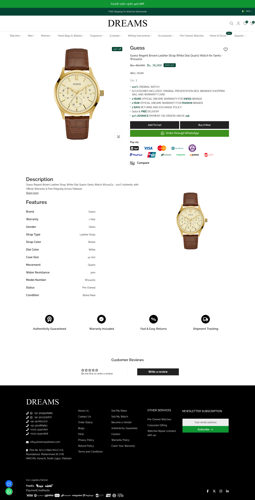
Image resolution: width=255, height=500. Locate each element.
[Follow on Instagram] (220, 491)
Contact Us (84, 416)
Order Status (85, 422)
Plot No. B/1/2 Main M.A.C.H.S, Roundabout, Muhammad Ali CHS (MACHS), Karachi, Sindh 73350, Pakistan (48, 454)
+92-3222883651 (38, 425)
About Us (83, 410)
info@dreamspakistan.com (44, 442)
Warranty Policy (120, 440)
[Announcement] (127, 4)
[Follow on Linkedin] (227, 491)
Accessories (165, 35)
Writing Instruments (139, 35)
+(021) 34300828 (38, 433)
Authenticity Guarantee (124, 428)
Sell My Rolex (119, 410)
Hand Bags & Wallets (70, 35)
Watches (15, 35)
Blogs (81, 428)
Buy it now (204, 125)
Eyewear (115, 35)
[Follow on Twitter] (214, 491)
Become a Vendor (121, 422)
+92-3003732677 (42, 417)
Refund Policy (86, 446)
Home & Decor (220, 35)
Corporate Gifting (157, 425)
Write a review (158, 371)
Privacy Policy (86, 440)
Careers (115, 434)
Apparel (238, 35)
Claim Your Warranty (123, 446)
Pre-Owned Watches (192, 35)
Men (30, 35)
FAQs (81, 434)
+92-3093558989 (42, 413)
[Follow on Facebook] (207, 491)
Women (45, 35)
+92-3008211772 (38, 421)
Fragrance (96, 35)
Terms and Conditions (90, 451)
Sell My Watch (119, 416)
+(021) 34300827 (38, 429)
